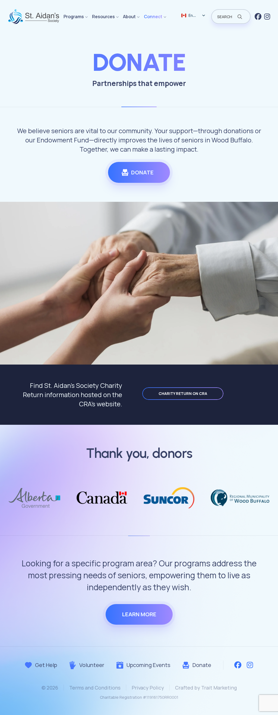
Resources (103, 17)
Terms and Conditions (95, 688)
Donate (142, 172)
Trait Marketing (219, 688)
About (129, 17)
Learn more (139, 614)
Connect (153, 17)
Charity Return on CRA (183, 393)
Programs (74, 17)
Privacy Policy (148, 688)
